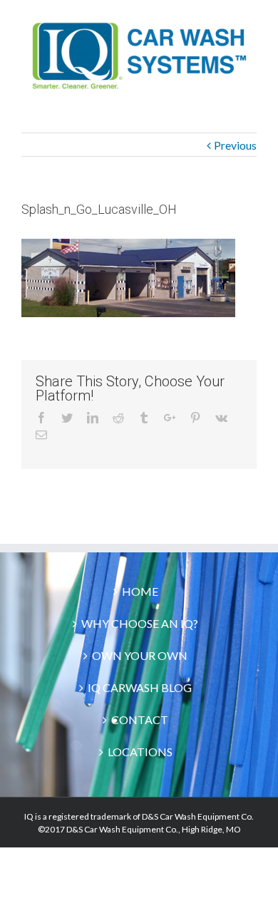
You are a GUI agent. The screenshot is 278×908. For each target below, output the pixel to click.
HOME (140, 591)
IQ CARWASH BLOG (140, 687)
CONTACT (139, 719)
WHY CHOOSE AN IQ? (139, 623)
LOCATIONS (140, 751)
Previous (235, 145)
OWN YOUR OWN (139, 655)
